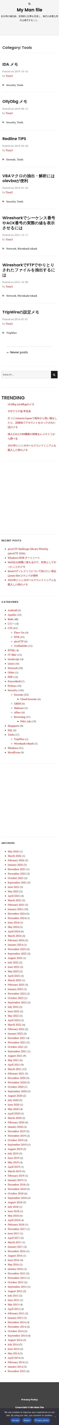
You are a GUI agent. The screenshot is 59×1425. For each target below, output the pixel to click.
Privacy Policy (29, 1399)
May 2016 (13, 1264)
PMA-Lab (25, 721)
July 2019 (13, 1153)
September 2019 (17, 1144)
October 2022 (15, 998)
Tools (20, 85)
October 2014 (15, 1331)
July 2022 (13, 1007)
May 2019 (13, 1162)
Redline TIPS (14, 139)
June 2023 (13, 967)
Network (11, 248)
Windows (13, 748)
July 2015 (13, 1295)
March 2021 (14, 1069)
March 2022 (14, 1024)
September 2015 (17, 1286)
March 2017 (14, 1242)
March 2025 (14, 900)
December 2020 (16, 1078)
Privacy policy (42, 1420)
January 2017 (15, 1246)
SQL (10, 730)
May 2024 (13, 927)
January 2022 (15, 1033)
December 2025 (16, 869)
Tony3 (9, 76)
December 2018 (16, 1184)
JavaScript (14, 659)
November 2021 (17, 1042)
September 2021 (17, 1051)
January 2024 (15, 944)
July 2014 (13, 1344)
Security (11, 85)
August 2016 (15, 1255)
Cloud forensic (28, 699)
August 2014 (15, 1340)
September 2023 (17, 953)
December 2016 (16, 1251)
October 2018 (15, 1193)
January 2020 (15, 1127)
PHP (10, 677)
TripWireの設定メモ (20, 312)
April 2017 (14, 1238)
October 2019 (15, 1140)
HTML (11, 650)
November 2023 (17, 949)
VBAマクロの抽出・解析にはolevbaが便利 (28, 178)
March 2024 (14, 936)
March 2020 (14, 1118)
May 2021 (13, 1060)
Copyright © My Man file (29, 1407)
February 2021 (16, 1073)
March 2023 (14, 980)
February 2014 (16, 1362)
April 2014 (14, 1357)
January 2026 (15, 864)
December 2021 (16, 1038)
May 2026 (13, 851)
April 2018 (14, 1220)
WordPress (14, 752)
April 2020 (14, 1113)
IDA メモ (10, 64)
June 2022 (13, 1011)
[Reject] (55, 1416)
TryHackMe (20, 646)
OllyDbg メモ (14, 101)
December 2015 (16, 1273)
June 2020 (13, 1104)
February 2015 (16, 1313)
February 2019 (16, 1175)
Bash (10, 619)
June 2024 (13, 922)
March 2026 (14, 856)
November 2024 (17, 918)
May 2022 (13, 1015)
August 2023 (15, 958)
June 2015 (13, 1300)
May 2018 (13, 1215)
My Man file (29, 10)
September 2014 (17, 1335)
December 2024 (16, 913)
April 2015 (14, 1309)
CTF (10, 628)
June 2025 (13, 887)
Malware (19, 708)
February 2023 (16, 984)
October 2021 (15, 1047)
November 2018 (17, 1189)
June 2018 (13, 1211)
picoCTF (19, 641)
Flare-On (19, 632)
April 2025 (14, 896)
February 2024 (16, 940)
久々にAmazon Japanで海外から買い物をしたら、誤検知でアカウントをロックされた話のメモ (32, 422)
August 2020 (15, 1095)
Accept (15, 1420)
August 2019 (15, 1149)
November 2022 (17, 993)
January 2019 (15, 1180)
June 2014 (13, 1349)
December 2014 (16, 1322)
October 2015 (15, 1282)
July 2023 (13, 962)
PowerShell (14, 681)
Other (11, 672)
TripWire (11, 333)
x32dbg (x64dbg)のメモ (21, 404)
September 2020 (17, 1091)
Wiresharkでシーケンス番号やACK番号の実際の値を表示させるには (28, 223)
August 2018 (15, 1202)
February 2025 (16, 904)
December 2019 (16, 1131)
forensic (11, 159)
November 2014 (17, 1326)
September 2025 (17, 882)
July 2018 (13, 1206)
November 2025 (17, 873)
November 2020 (17, 1082)
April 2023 (14, 975)
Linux (11, 663)
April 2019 (14, 1166)
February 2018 (16, 1224)
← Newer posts (17, 352)
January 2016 (15, 1269)
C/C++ (11, 623)
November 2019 (17, 1135)
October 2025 (15, 878)
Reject (27, 1420)
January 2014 (15, 1366)
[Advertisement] (29, 495)
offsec (17, 712)
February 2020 (16, 1122)
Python (12, 686)
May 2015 (13, 1304)
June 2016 (13, 1260)
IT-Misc (12, 654)
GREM (17, 703)
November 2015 (17, 1278)
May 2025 (13, 891)
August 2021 (15, 1055)
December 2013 (16, 1371)
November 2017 (17, 1229)
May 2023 (13, 971)
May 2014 (13, 1353)
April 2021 (14, 1064)
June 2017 (13, 1233)
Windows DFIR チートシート (24, 557)
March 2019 (14, 1171)
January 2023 (15, 989)
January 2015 (15, 1318)
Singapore (13, 725)
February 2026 (16, 860)
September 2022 (17, 1002)
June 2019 (13, 1158)
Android (12, 610)
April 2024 (14, 931)
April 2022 (14, 1020)
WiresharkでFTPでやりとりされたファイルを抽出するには (28, 270)
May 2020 (13, 1109)
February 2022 (16, 1029)
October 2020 (15, 1087)
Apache (12, 614)
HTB (16, 637)
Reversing (19, 717)
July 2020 (13, 1100)
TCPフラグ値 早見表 (19, 411)
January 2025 (15, 909)
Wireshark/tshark (27, 248)
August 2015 (15, 1291)
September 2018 (17, 1198)
